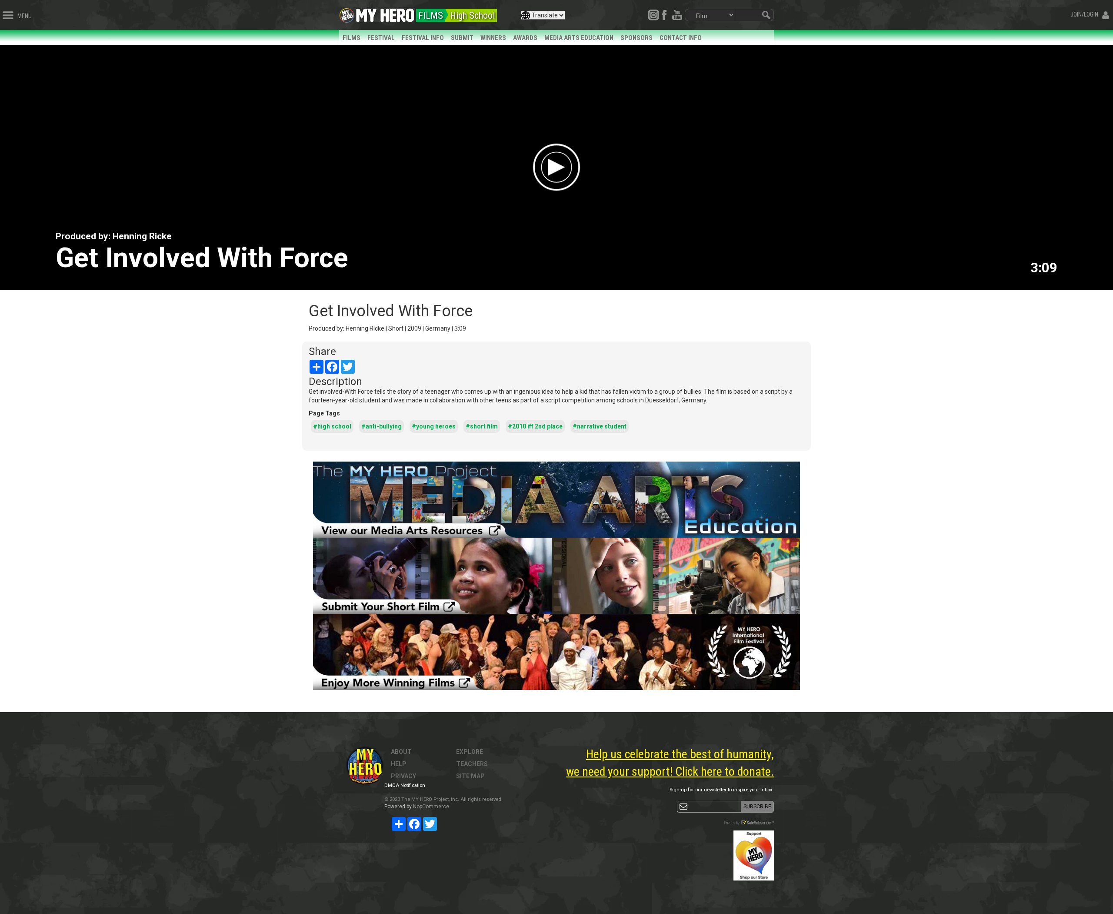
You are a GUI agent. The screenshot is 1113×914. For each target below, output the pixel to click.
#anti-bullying (381, 426)
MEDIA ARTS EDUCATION (578, 38)
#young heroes (434, 426)
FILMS (351, 38)
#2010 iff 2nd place (535, 426)
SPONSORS (636, 38)
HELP (399, 763)
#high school (332, 426)
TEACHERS (472, 763)
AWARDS (525, 38)
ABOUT (401, 751)
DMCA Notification (404, 785)
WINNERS (493, 38)
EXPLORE (469, 751)
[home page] (385, 13)
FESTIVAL (381, 38)
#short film (482, 426)
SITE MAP (470, 776)
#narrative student (599, 426)
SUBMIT (462, 38)
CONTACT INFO (681, 38)
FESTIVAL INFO (423, 38)
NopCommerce (431, 807)
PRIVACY (403, 776)
